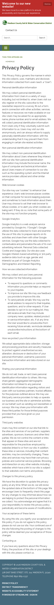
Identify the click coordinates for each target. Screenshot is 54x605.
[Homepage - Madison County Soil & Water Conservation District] (27, 22)
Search (42, 38)
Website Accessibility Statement (20, 591)
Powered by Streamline (15, 595)
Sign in (33, 595)
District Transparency (15, 587)
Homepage (10, 62)
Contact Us (11, 30)
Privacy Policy (10, 583)
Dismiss (48, 4)
